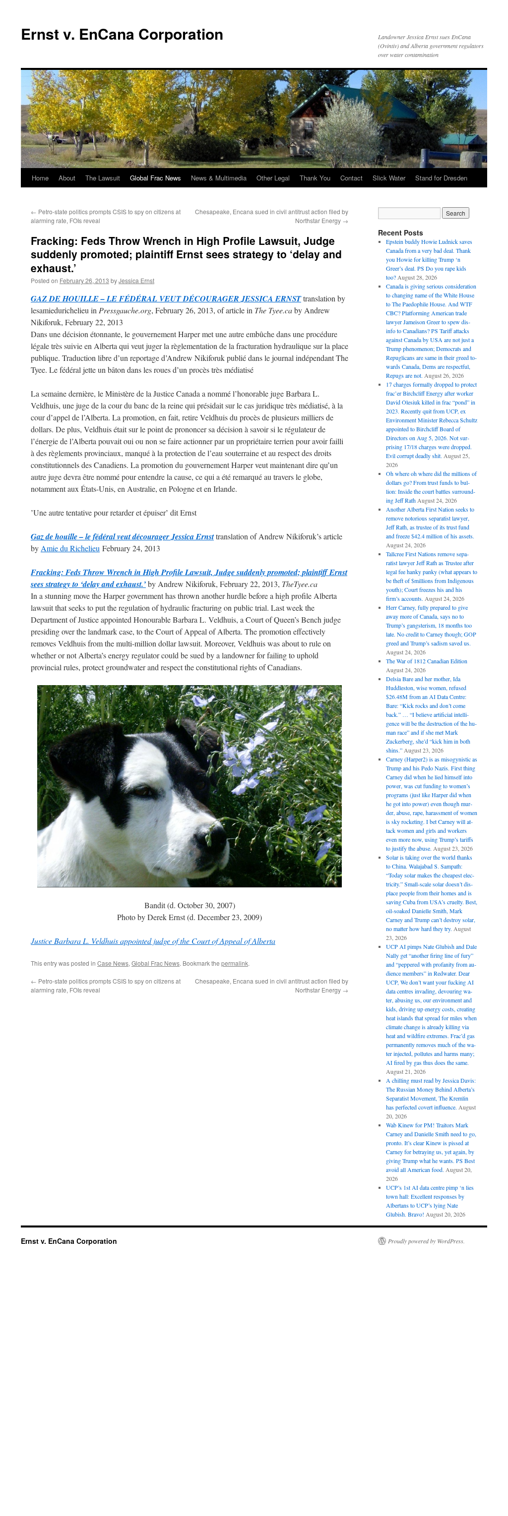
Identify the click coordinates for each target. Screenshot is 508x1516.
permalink (234, 963)
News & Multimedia (219, 177)
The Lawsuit (102, 177)
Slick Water (389, 177)
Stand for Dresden (441, 177)
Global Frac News (155, 177)
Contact (351, 177)
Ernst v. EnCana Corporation (122, 33)
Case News (112, 963)
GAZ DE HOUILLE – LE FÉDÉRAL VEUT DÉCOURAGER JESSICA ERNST (166, 298)
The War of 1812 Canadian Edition (426, 661)
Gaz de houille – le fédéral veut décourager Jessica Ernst (122, 536)
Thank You (315, 177)
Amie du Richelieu (70, 548)
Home (40, 177)
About (67, 177)
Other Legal (273, 177)
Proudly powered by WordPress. (426, 1241)
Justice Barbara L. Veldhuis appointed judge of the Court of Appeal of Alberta (153, 940)
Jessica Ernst (136, 280)
